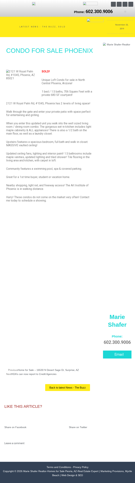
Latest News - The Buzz (38, 27)
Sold (62, 27)
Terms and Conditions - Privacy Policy (67, 467)
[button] (125, 12)
